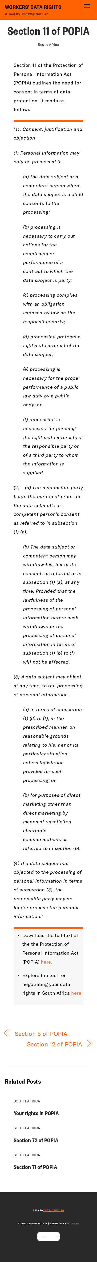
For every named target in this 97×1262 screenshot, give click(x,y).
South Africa (48, 44)
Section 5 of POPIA (41, 1033)
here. (47, 962)
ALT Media (73, 1223)
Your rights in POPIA (36, 1113)
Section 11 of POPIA (49, 30)
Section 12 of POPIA (54, 1044)
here (76, 993)
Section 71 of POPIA (35, 1166)
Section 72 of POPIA (36, 1140)
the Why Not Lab (53, 1210)
